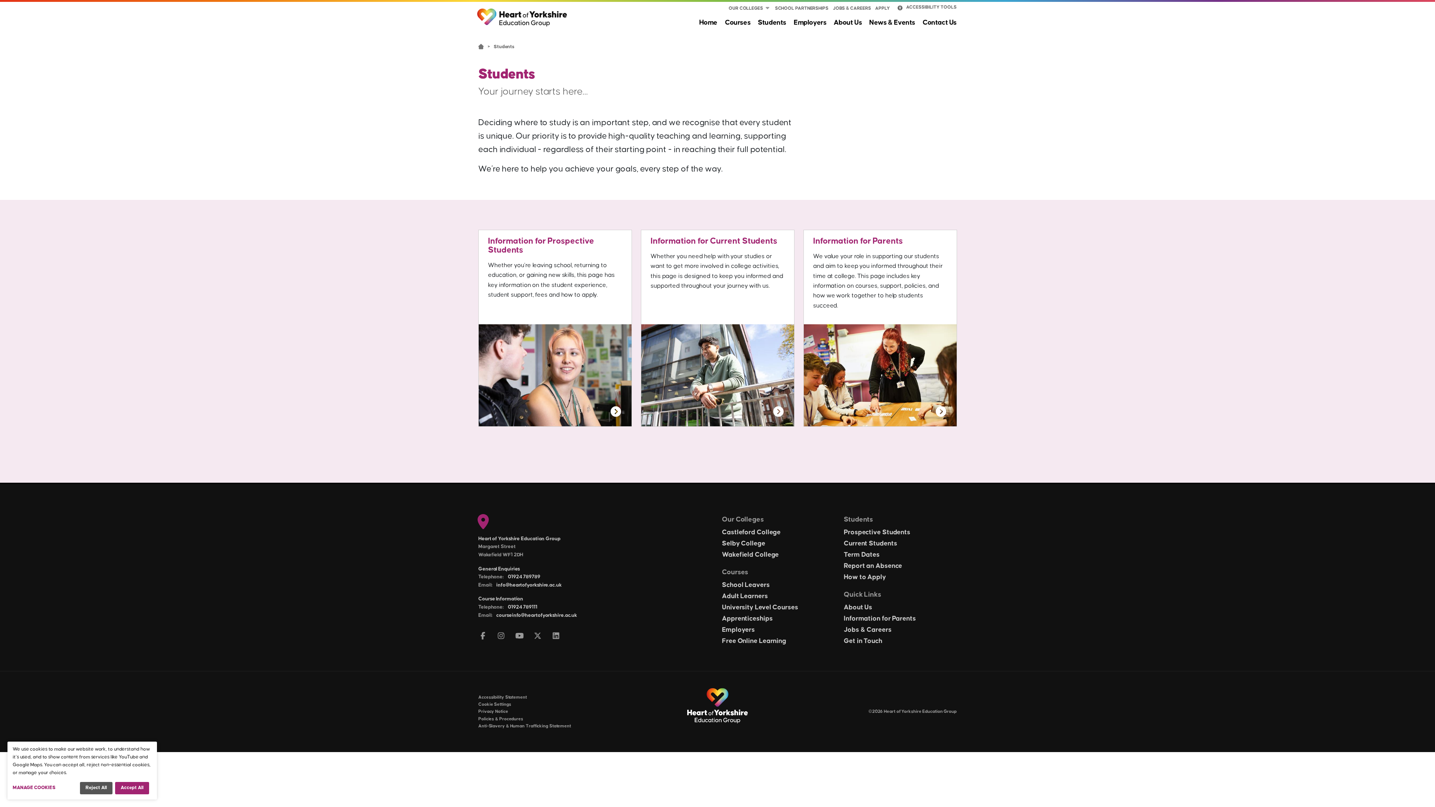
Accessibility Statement (502, 697)
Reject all (96, 787)
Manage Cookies (34, 787)
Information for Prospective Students (541, 245)
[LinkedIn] (556, 636)
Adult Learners (745, 596)
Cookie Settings (494, 704)
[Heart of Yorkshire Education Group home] (522, 13)
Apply (882, 8)
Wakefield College (750, 554)
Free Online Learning (754, 641)
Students (772, 22)
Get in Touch (863, 641)
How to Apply (865, 577)
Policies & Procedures (500, 719)
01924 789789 (524, 576)
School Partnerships (801, 8)
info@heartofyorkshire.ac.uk (528, 585)
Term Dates (862, 554)
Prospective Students (877, 532)
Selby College (743, 543)
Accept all (132, 787)
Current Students (870, 543)
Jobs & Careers (852, 8)
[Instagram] (501, 636)
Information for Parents (858, 241)
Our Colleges (746, 8)
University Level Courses (760, 607)
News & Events (892, 22)
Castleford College (751, 532)
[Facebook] (483, 636)
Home (708, 22)
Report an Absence (873, 566)
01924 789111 (522, 607)
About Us (848, 22)
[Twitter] (538, 636)
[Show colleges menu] (768, 8)
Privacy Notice (493, 711)
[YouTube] (519, 636)
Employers (810, 22)
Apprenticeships (747, 618)
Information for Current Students (714, 241)
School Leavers (746, 585)
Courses (737, 22)
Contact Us (940, 22)
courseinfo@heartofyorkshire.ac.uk (536, 615)
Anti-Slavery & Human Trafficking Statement (524, 726)
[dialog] (82, 771)
